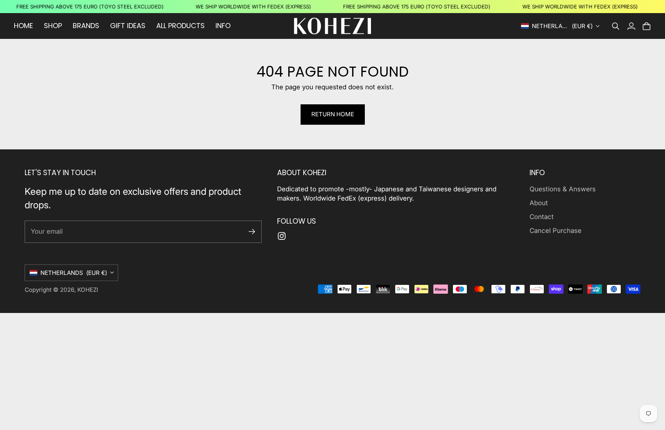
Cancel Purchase (555, 230)
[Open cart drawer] (646, 26)
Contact (542, 217)
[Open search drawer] (615, 26)
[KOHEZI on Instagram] (281, 236)
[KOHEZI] (332, 26)
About (539, 203)
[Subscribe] (252, 231)
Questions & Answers (563, 189)
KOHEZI (87, 289)
